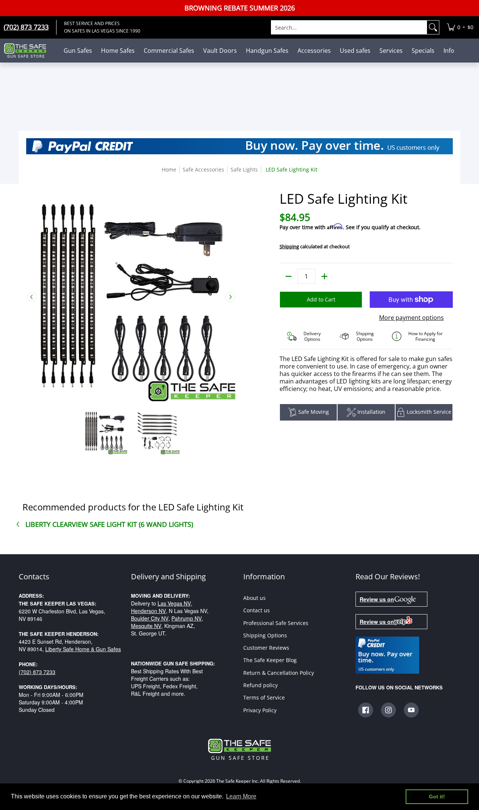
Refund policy (260, 685)
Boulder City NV (149, 618)
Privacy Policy (260, 710)
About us (254, 597)
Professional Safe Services (275, 623)
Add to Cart (321, 299)
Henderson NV (148, 611)
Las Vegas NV (174, 603)
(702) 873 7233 (37, 672)
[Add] (324, 276)
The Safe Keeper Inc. (237, 781)
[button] (365, 710)
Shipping (289, 246)
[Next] (230, 297)
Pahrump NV (186, 618)
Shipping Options (265, 635)
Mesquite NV (146, 626)
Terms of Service (264, 697)
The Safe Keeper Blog (270, 660)
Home (169, 169)
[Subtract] (289, 276)
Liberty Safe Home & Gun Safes (83, 649)
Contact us (256, 610)
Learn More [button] (241, 796)
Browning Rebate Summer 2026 (239, 8)
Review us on (377, 599)
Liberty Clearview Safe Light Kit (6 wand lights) (109, 524)
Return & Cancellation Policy (278, 672)
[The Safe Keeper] (28, 51)
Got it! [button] (437, 797)
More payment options (411, 317)
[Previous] (31, 297)
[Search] (433, 27)
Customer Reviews (266, 647)
